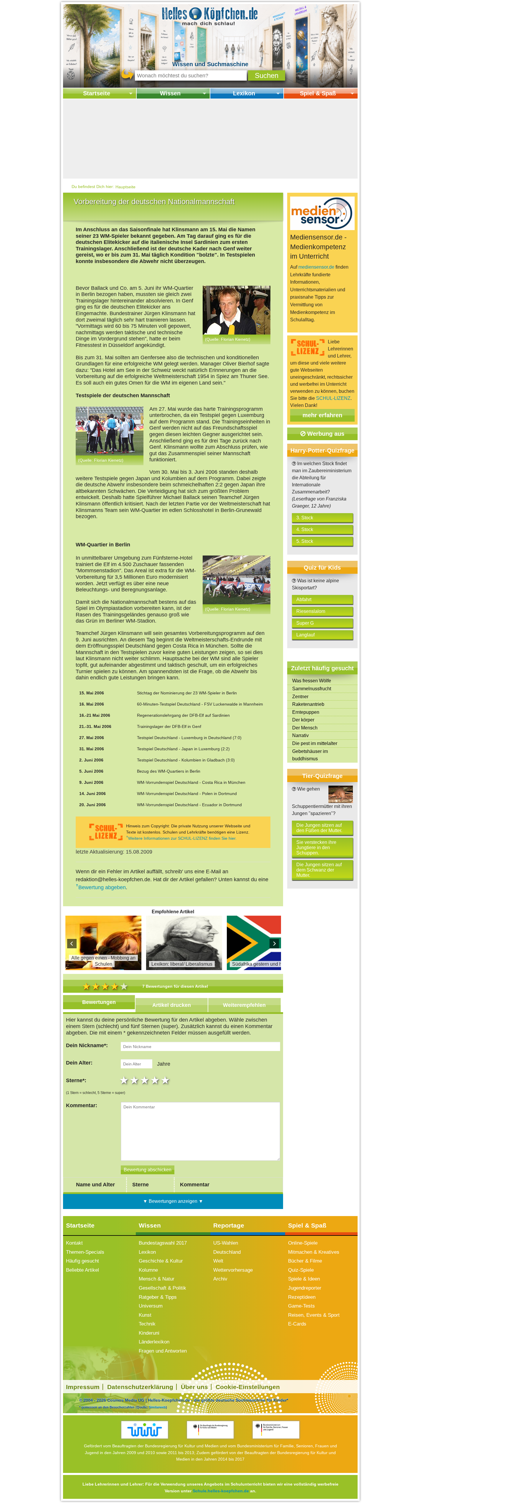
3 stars (145, 1080)
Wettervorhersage (233, 1270)
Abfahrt (303, 599)
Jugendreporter (304, 1288)
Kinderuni (149, 1333)
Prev (72, 943)
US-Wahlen (225, 1243)
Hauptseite (125, 186)
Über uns (194, 1386)
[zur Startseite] (210, 15)
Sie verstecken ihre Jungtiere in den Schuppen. (316, 847)
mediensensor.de (316, 267)
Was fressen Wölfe (311, 680)
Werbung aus (324, 433)
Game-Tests (301, 1306)
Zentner (300, 696)
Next (274, 943)
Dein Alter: (79, 1063)
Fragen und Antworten (163, 1351)
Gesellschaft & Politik (162, 1288)
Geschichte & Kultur (161, 1261)
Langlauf (305, 634)
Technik (147, 1324)
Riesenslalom (310, 611)
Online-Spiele (303, 1243)
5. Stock (304, 541)
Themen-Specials (85, 1252)
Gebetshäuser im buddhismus (310, 755)
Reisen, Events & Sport (314, 1315)
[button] (266, 75)
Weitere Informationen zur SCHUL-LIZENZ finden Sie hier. (182, 838)
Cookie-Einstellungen (248, 1386)
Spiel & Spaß (318, 93)
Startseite (96, 93)
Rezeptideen (301, 1297)
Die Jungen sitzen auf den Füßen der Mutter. (319, 828)
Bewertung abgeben (102, 887)
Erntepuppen (305, 712)
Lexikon (244, 93)
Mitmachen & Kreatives (313, 1252)
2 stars (135, 1080)
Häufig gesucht (82, 1261)
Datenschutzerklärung (140, 1386)
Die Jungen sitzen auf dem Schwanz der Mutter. (319, 870)
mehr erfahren (322, 415)
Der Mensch (305, 727)
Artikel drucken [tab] (171, 1005)
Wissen (170, 93)
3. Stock (304, 517)
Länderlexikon (154, 1342)
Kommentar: (81, 1105)
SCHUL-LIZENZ (333, 398)
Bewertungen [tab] (99, 1002)
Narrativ (300, 735)
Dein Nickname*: (87, 1045)
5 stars (166, 1080)
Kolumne (148, 1270)
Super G (305, 623)
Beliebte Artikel (82, 1270)
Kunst (145, 1315)
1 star (125, 1080)
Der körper (303, 719)
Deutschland (227, 1252)
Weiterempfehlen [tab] (244, 1005)
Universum (151, 1306)
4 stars (156, 1080)
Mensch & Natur (156, 1279)
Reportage (228, 1225)
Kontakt (74, 1243)
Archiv (220, 1279)
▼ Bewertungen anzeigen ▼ (173, 1201)
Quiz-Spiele (301, 1270)
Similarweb (157, 1407)
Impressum (83, 1386)
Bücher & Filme (305, 1261)
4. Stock (304, 529)
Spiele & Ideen (304, 1279)
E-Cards (297, 1324)
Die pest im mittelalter (314, 743)
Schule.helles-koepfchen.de (221, 1491)
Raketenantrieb (308, 704)
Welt (218, 1261)
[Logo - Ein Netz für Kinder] (145, 1430)
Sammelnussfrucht (311, 688)
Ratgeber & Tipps (158, 1297)
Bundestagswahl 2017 (163, 1243)
